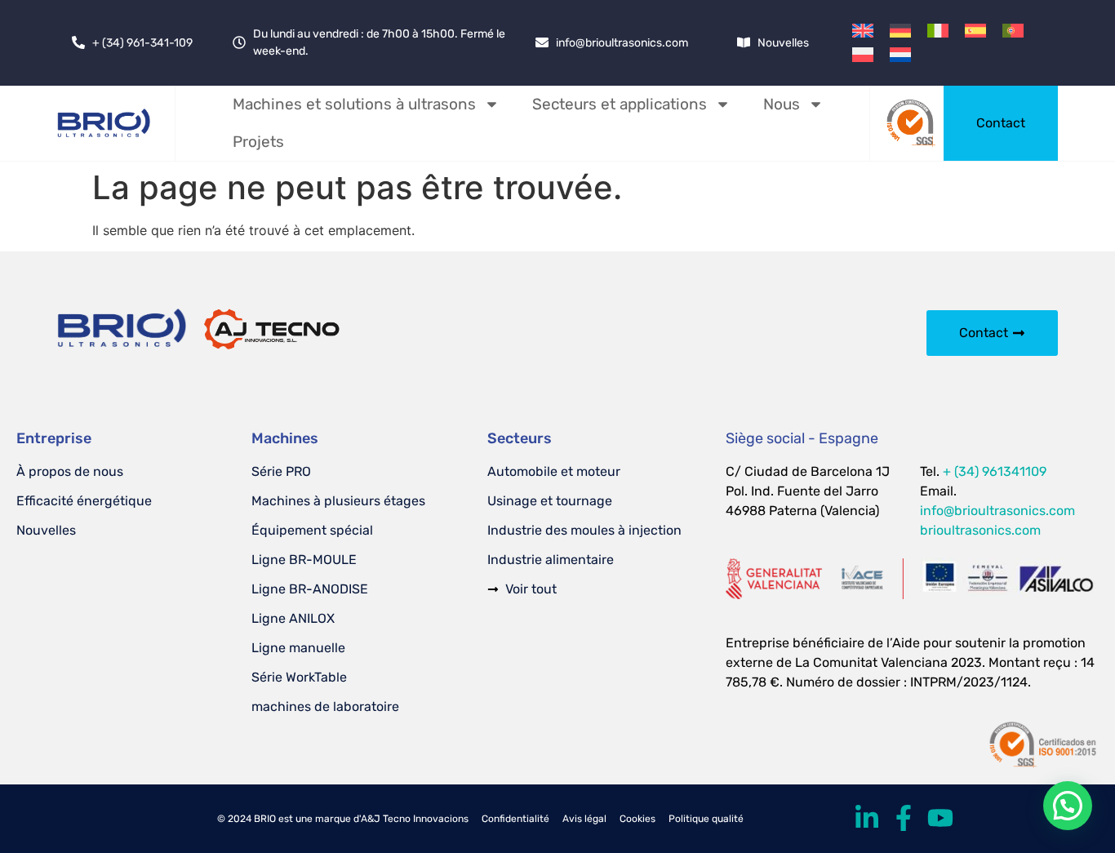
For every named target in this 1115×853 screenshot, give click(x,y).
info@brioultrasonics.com (997, 510)
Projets (258, 141)
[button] (1067, 805)
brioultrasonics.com (980, 530)
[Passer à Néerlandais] (900, 54)
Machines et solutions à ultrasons (354, 104)
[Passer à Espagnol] (975, 30)
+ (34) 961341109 (994, 471)
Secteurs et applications (619, 104)
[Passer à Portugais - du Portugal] (1013, 30)
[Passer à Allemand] (900, 30)
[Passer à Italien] (938, 30)
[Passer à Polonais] (863, 54)
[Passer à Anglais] (863, 30)
